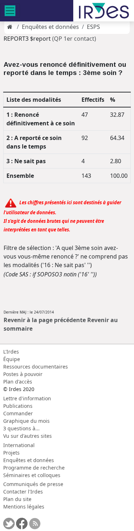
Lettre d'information (27, 398)
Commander (18, 413)
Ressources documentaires (35, 366)
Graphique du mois (26, 420)
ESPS (93, 27)
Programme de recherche (34, 467)
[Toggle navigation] (10, 11)
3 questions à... (21, 428)
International (19, 445)
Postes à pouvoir (23, 374)
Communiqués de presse (33, 484)
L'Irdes (11, 351)
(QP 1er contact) (74, 38)
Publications (18, 405)
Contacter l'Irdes (23, 491)
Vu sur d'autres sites (27, 435)
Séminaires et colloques (31, 475)
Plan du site (17, 499)
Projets (11, 452)
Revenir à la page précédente (45, 320)
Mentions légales (23, 506)
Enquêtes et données (50, 27)
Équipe (11, 359)
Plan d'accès (17, 381)
